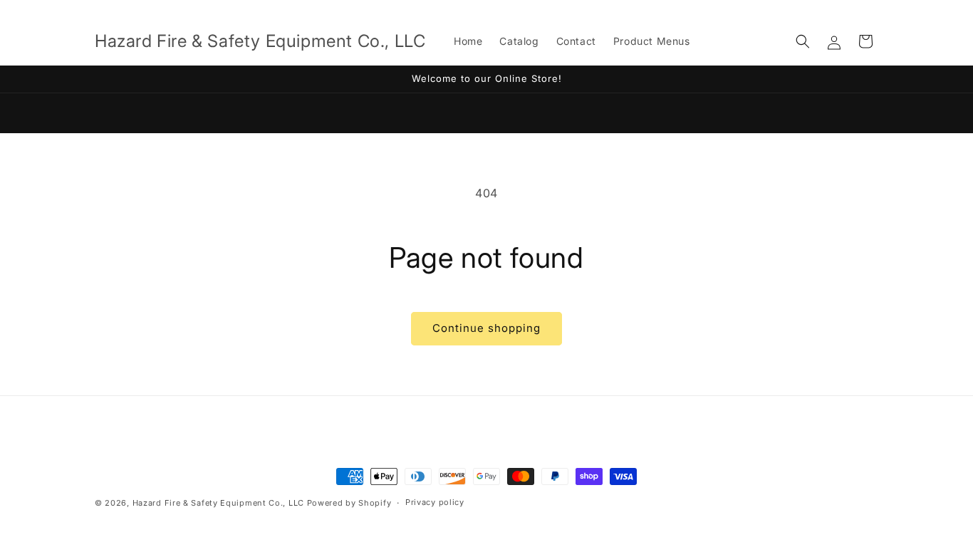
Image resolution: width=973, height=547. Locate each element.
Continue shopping (486, 328)
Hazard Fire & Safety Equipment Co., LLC (218, 503)
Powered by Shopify (349, 503)
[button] (802, 41)
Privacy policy (434, 502)
